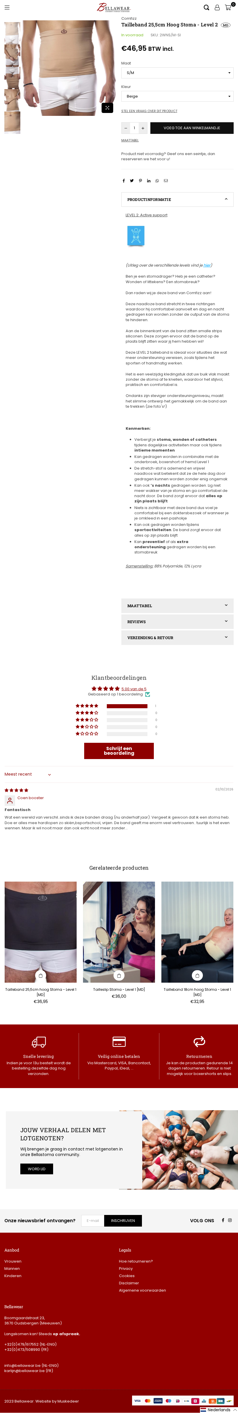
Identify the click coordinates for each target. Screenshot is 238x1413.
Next (112, 68)
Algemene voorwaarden (142, 1290)
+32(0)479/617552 (21, 1344)
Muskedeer (68, 1401)
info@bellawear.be (22, 1365)
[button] (87, 706)
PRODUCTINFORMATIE (149, 199)
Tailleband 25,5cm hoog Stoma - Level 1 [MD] (40, 992)
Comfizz (129, 18)
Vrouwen (12, 1261)
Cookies (127, 1276)
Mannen (12, 1268)
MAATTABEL (139, 605)
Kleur (126, 86)
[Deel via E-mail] (166, 180)
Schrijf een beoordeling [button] (119, 750)
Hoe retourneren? (136, 1261)
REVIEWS (136, 621)
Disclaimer (129, 1283)
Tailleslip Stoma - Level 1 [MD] (119, 989)
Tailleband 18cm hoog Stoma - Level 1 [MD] (197, 992)
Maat (126, 63)
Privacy (126, 1268)
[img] (16, 790)
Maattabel (130, 140)
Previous (26, 68)
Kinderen (12, 1276)
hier (206, 265)
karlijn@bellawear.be (24, 1371)
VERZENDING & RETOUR (150, 637)
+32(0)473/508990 (22, 1349)
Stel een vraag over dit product (149, 111)
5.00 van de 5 (134, 689)
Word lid (37, 1169)
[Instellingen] (217, 7)
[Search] (206, 7)
